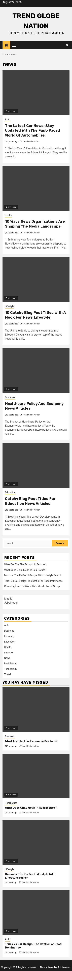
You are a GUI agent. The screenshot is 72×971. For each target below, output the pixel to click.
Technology (10, 668)
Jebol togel (11, 602)
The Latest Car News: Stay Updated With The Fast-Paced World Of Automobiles (32, 130)
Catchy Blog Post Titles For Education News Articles (30, 501)
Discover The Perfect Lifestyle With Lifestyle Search (32, 575)
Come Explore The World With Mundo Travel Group (32, 586)
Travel (7, 674)
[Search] (67, 45)
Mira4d (8, 598)
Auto (7, 119)
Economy (10, 397)
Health (8, 215)
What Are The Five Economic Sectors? (25, 564)
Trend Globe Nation (31, 141)
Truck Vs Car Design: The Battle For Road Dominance (33, 580)
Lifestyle (9, 306)
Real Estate (10, 663)
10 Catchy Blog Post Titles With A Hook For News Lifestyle (35, 315)
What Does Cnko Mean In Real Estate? (25, 569)
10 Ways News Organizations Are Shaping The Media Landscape (35, 224)
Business (9, 630)
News (7, 657)
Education (10, 492)
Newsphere (47, 967)
